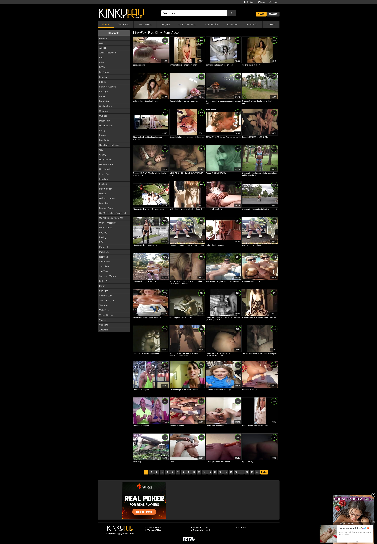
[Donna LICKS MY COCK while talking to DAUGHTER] (151, 171)
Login (262, 2)
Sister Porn (104, 281)
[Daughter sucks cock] (260, 279)
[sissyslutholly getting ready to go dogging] (187, 243)
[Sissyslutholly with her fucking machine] (151, 207)
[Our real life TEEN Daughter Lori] (151, 351)
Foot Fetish (104, 140)
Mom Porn (104, 203)
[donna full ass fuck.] (224, 207)
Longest (165, 24)
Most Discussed (187, 24)
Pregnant (103, 247)
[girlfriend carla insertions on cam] (224, 63)
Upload (274, 2)
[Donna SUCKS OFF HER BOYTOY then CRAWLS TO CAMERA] (187, 351)
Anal (101, 43)
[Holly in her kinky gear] (224, 243)
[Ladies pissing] (151, 63)
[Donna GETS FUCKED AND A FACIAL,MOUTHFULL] (224, 351)
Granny (102, 154)
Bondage (103, 91)
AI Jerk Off (252, 24)
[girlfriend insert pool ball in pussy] (151, 99)
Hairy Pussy (105, 159)
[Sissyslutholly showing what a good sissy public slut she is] (260, 171)
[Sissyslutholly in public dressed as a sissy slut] (224, 99)
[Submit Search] (231, 13)
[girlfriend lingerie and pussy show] (187, 63)
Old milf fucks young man (111, 218)
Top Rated (123, 24)
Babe (101, 57)
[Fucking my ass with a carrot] (224, 460)
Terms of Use (154, 530)
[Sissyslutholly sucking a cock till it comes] (187, 135)
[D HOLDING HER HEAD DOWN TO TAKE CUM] (187, 171)
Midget (102, 193)
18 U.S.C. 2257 (200, 527)
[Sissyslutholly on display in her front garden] (260, 99)
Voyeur (102, 320)
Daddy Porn (104, 120)
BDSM (102, 67)
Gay (101, 150)
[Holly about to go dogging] (260, 243)
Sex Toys (103, 271)
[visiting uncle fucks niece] (260, 63)
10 (194, 472)
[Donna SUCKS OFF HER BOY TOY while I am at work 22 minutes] (187, 279)
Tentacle (103, 305)
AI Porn (271, 24)
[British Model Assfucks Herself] (260, 424)
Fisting (102, 135)
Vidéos (105, 24)
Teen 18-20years (107, 300)
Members (273, 14)
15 (220, 472)
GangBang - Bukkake (109, 145)
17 (231, 472)
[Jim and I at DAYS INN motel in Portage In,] (260, 351)
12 (204, 472)
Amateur (103, 38)
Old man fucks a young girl (112, 213)
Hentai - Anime (106, 164)
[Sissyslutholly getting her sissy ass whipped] (151, 135)
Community (211, 24)
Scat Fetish (104, 261)
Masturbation (105, 188)
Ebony (102, 130)
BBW (101, 62)
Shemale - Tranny (107, 276)
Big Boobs (104, 72)
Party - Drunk (105, 227)
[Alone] (187, 460)
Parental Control (201, 530)
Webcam (103, 325)
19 (241, 472)
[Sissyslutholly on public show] (151, 243)
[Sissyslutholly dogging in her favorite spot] (260, 207)
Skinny (102, 286)
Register (250, 2)
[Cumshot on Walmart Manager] (224, 387)
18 (236, 472)
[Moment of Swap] (260, 387)
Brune (102, 96)
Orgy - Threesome (107, 222)
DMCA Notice (154, 527)
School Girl (104, 266)
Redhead (103, 257)
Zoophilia (103, 329)
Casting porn (105, 106)
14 (215, 472)
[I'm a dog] (151, 460)
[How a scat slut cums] (224, 424)
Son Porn (103, 291)
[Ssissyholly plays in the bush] (151, 279)
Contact (242, 527)
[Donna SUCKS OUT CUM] (224, 171)
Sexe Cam (232, 24)
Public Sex (104, 252)
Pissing (102, 237)
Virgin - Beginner (107, 315)
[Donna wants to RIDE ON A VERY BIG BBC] (260, 315)
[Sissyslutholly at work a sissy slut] (187, 99)
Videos (261, 14)
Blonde (102, 82)
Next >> (264, 472)
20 (247, 472)
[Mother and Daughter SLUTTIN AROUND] (224, 279)
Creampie (104, 111)
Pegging (103, 232)
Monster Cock (106, 208)
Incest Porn (104, 174)
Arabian (102, 48)
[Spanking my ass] (260, 460)
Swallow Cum (105, 295)
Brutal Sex (104, 101)
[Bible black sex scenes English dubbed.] (187, 207)
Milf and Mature (107, 198)
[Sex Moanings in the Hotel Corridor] (187, 387)
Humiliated (104, 169)
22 (257, 472)
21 (252, 472)
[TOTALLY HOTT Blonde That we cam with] (224, 135)
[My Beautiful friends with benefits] (151, 315)
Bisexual (103, 77)
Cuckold (103, 116)
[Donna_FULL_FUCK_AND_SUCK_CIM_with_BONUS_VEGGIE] (224, 315)
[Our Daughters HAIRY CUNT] (187, 315)
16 (226, 472)
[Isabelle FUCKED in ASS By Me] (260, 135)
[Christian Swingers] (151, 387)
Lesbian (103, 184)
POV (101, 242)
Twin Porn (104, 310)
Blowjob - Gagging (107, 86)
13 (210, 472)
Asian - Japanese (107, 52)
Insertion (103, 179)
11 (199, 472)
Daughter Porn (106, 125)
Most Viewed (145, 24)
